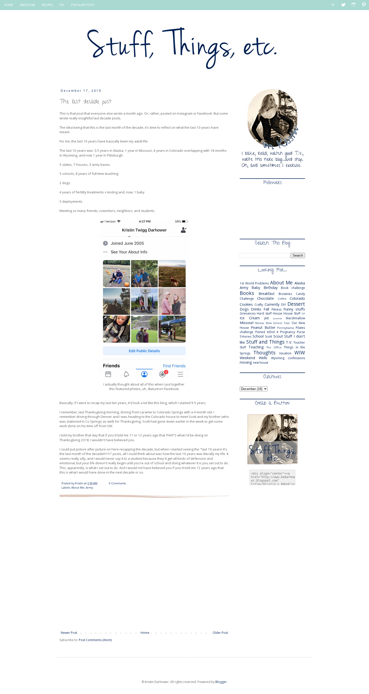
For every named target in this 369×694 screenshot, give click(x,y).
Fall (266, 309)
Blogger (221, 682)
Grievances (248, 313)
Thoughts (264, 352)
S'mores (245, 336)
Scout (278, 336)
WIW (299, 352)
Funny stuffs (294, 309)
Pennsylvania (285, 328)
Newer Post (69, 633)
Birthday (271, 287)
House (277, 313)
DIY (61, 5)
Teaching (256, 347)
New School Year (278, 323)
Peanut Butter (263, 327)
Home (145, 633)
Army (89, 487)
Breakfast (267, 293)
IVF (303, 313)
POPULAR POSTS (82, 5)
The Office (274, 347)
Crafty (259, 304)
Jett (266, 318)
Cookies (246, 304)
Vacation (285, 353)
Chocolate (265, 298)
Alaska (299, 283)
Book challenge (293, 288)
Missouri (247, 322)
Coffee (282, 298)
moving (246, 362)
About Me (77, 487)
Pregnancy (287, 332)
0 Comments (117, 483)
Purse (301, 332)
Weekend (247, 357)
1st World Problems (254, 283)
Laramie (277, 318)
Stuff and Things (265, 341)
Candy (300, 294)
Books (247, 293)
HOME (8, 5)
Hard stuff (264, 313)
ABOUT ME (27, 5)
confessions (296, 358)
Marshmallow (295, 318)
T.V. (289, 342)
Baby (256, 287)
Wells (263, 357)
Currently (272, 304)
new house (260, 362)
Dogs (244, 309)
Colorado (297, 298)
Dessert (296, 303)
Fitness (276, 309)
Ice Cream (250, 318)
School (258, 336)
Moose (259, 323)
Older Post (220, 633)
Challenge (247, 298)
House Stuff (291, 313)
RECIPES (47, 5)
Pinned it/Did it (266, 332)
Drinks (256, 309)
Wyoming (277, 358)
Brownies (285, 294)
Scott (268, 336)
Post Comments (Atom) (95, 640)
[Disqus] (144, 564)
